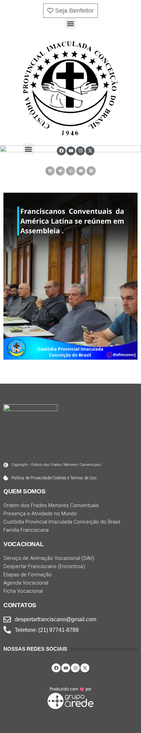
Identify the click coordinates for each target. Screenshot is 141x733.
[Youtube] (70, 150)
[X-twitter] (90, 150)
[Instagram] (80, 150)
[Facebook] (61, 150)
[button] (70, 23)
